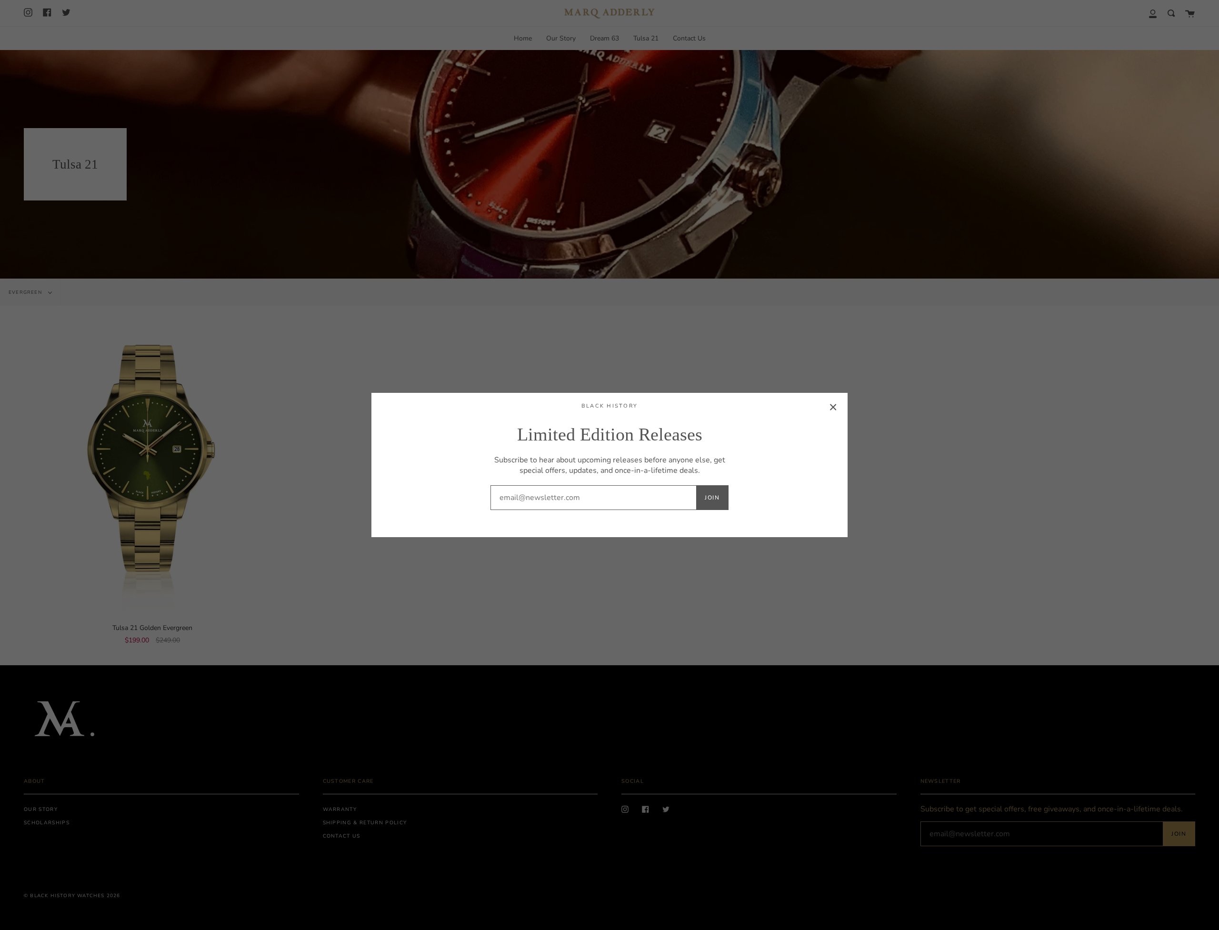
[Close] (833, 407)
